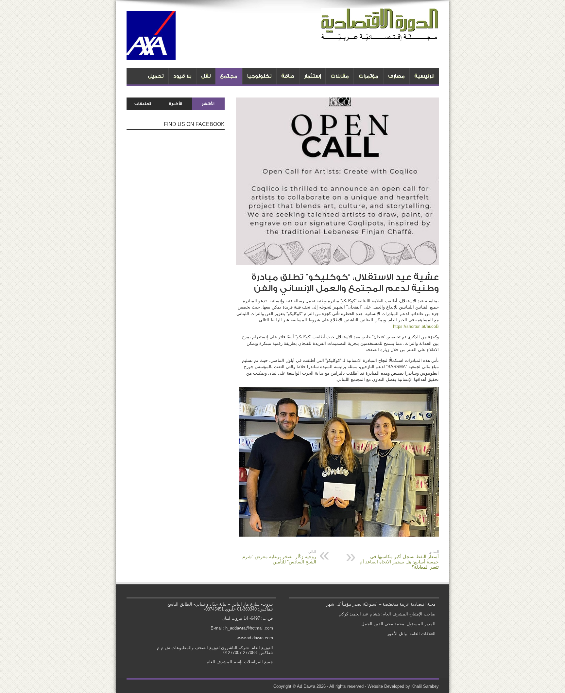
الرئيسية (424, 76)
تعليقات (142, 103)
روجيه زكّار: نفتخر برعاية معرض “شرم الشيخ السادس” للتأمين (279, 557)
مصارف (396, 76)
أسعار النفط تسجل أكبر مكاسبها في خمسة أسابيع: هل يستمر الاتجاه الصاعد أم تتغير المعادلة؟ (399, 560)
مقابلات (340, 76)
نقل (206, 76)
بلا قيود (182, 76)
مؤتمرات (368, 76)
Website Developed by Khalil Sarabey (403, 686)
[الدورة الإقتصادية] (380, 36)
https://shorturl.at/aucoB (416, 326)
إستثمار (312, 76)
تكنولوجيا (259, 76)
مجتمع (228, 76)
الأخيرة (175, 103)
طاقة (287, 76)
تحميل (155, 76)
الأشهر (208, 103)
